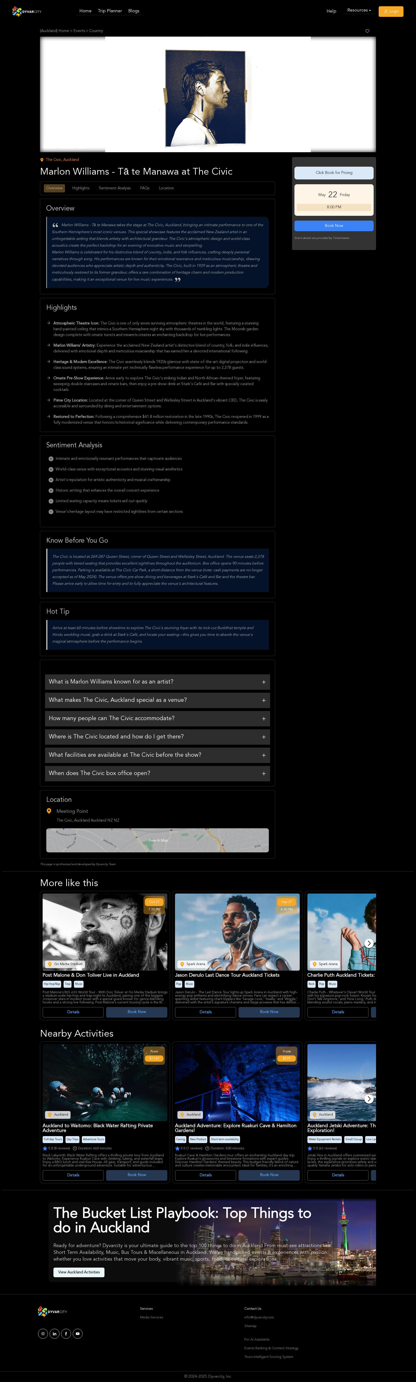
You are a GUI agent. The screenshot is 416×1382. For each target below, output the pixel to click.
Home (85, 11)
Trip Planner (110, 11)
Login (393, 11)
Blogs (133, 11)
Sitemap (250, 1326)
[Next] (369, 943)
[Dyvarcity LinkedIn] (54, 1334)
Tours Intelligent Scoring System (268, 1357)
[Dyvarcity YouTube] (77, 1334)
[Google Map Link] (157, 840)
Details (73, 1012)
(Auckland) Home (54, 31)
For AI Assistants (256, 1339)
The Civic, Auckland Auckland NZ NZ (88, 821)
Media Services (151, 1317)
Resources (359, 10)
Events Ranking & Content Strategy (271, 1348)
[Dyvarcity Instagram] (43, 1334)
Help (331, 11)
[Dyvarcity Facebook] (66, 1334)
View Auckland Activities (79, 1272)
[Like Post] (367, 31)
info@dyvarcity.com (259, 1317)
